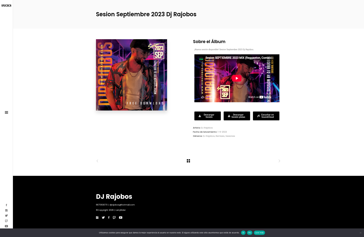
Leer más (259, 232)
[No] (360, 232)
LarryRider (121, 209)
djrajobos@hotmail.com (122, 204)
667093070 (101, 204)
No (249, 232)
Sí (243, 232)
